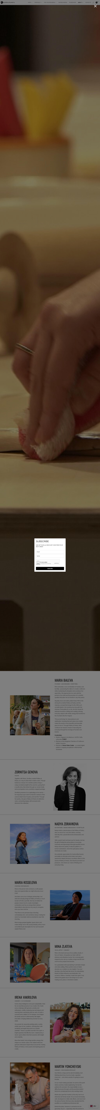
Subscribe (50, 568)
